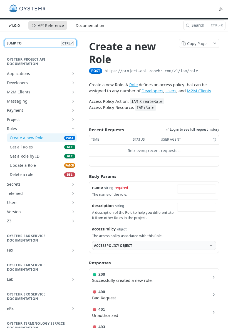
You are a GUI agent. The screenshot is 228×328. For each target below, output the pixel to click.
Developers (152, 90)
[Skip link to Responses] (85, 262)
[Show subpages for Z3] (73, 221)
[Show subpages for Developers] (73, 83)
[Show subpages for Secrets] (73, 184)
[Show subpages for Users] (73, 202)
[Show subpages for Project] (73, 119)
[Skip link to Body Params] (85, 176)
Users (170, 90)
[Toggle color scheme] (220, 9)
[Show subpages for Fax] (73, 250)
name (97, 187)
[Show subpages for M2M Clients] (73, 92)
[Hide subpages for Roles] (73, 128)
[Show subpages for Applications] (73, 73)
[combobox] (196, 189)
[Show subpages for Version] (73, 212)
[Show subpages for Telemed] (73, 193)
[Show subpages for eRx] (73, 308)
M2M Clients (199, 90)
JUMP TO (40, 43)
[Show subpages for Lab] (73, 279)
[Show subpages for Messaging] (73, 101)
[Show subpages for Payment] (73, 110)
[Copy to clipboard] (203, 71)
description (103, 205)
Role (133, 84)
